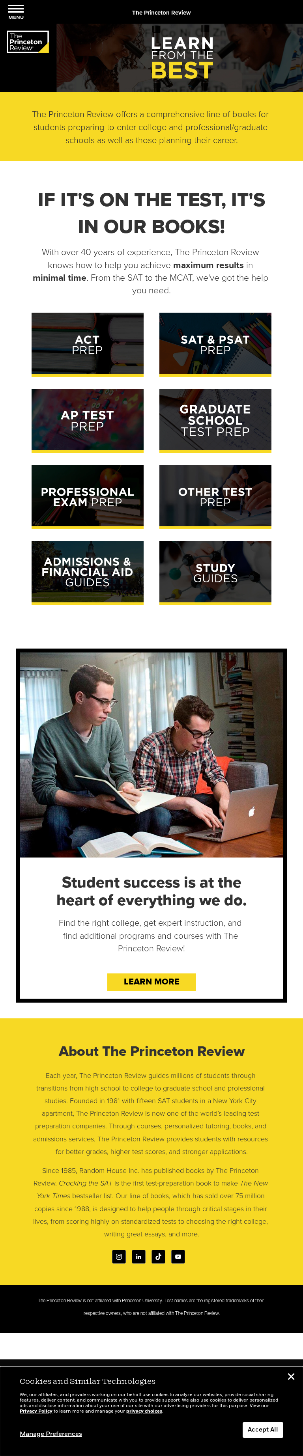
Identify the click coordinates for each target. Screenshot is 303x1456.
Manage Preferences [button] (51, 1434)
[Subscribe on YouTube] (178, 1257)
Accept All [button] (263, 1430)
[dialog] (151, 1411)
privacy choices (144, 1411)
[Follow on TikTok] (158, 1257)
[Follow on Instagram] (119, 1257)
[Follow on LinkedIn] (139, 1257)
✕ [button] (291, 1378)
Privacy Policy (36, 1411)
